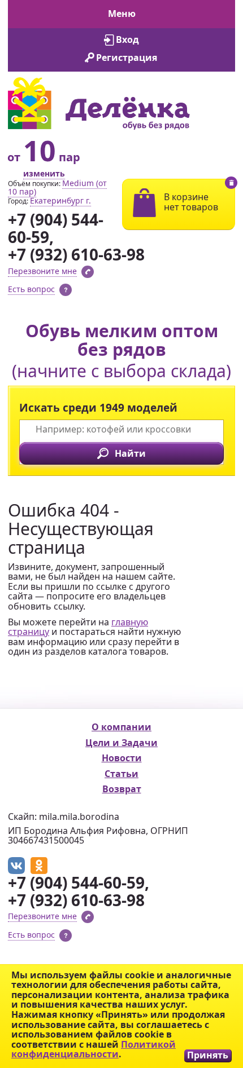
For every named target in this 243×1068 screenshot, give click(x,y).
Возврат (121, 789)
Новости (122, 758)
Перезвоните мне (42, 271)
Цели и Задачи (121, 742)
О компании (121, 727)
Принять (207, 1055)
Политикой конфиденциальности (93, 1049)
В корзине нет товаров (191, 202)
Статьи (121, 773)
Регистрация (126, 57)
